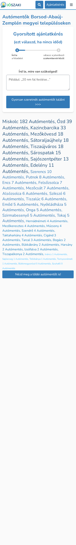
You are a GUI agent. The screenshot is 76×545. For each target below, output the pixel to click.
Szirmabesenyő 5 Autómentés (29, 215)
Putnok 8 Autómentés (45, 177)
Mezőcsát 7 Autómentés (47, 188)
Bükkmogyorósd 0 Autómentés (35, 263)
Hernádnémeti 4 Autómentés (47, 221)
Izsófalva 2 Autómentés (41, 249)
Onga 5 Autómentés (44, 210)
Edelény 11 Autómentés (28, 168)
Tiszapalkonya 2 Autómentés (23, 254)
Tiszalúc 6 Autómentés (46, 199)
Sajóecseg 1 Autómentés (15, 259)
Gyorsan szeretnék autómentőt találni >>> (38, 101)
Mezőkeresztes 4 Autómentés (24, 226)
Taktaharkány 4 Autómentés (23, 235)
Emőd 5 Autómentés (21, 204)
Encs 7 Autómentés (20, 182)
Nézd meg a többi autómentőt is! (38, 274)
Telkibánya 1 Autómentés (43, 259)
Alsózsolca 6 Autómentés (25, 193)
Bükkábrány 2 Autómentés (41, 245)
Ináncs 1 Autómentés (56, 254)
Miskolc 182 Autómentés (29, 121)
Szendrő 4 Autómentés (38, 231)
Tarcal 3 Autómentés (37, 240)
